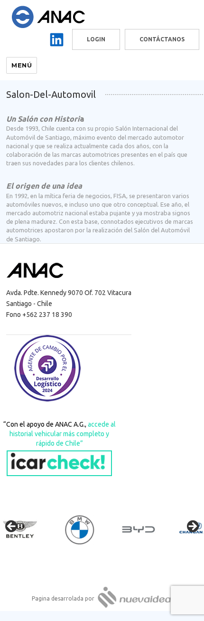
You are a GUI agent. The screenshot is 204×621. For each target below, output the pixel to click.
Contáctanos (162, 39)
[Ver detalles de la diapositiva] (28, 529)
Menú (21, 65)
